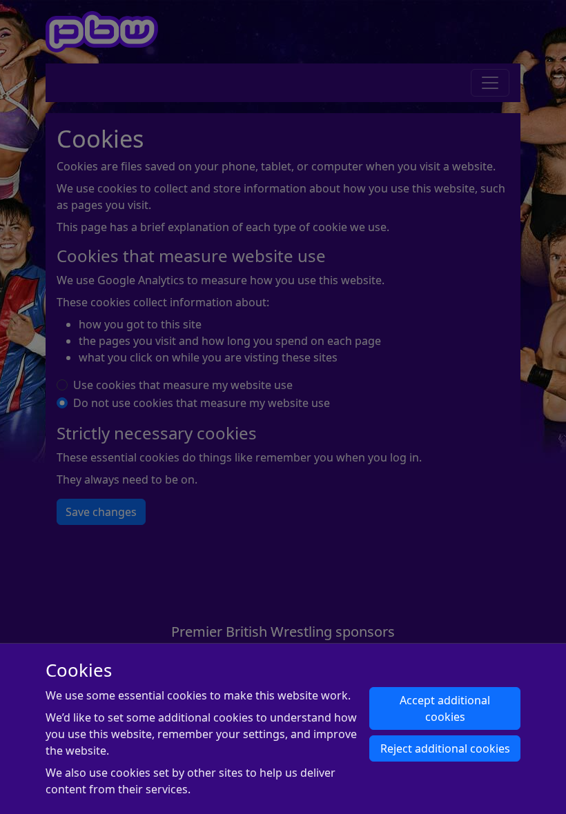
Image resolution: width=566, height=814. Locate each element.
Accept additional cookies (445, 708)
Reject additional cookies (445, 748)
